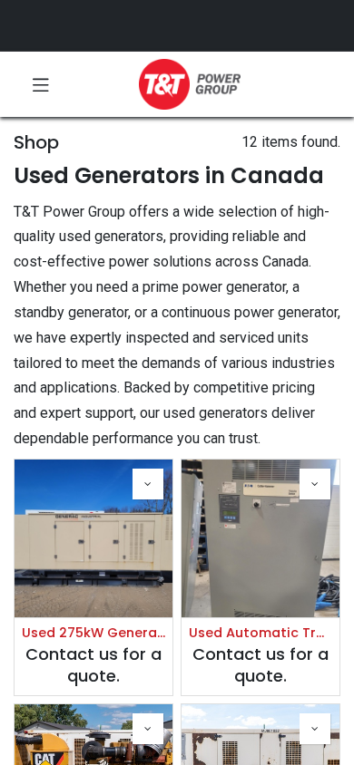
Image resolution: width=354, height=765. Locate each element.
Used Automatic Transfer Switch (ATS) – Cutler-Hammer (260, 633)
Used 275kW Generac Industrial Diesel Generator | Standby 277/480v (93, 633)
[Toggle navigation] (41, 84)
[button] (148, 484)
